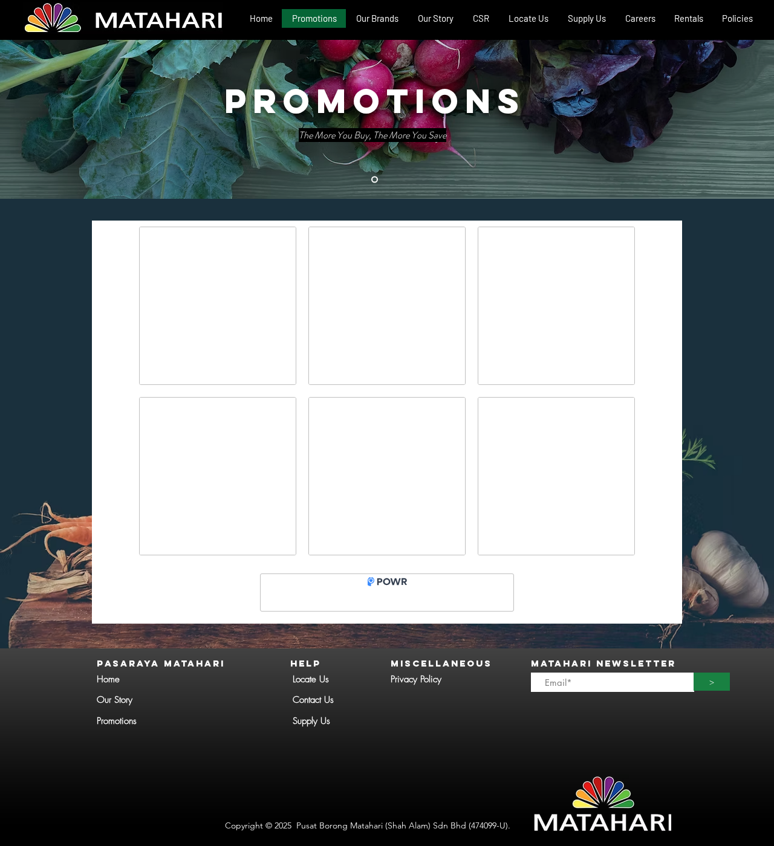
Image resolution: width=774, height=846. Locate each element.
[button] (377, 18)
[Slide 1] (374, 179)
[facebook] (756, 34)
